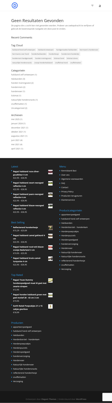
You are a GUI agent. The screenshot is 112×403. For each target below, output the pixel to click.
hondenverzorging (69, 244)
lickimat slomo (72, 58)
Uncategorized (17, 108)
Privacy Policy (67, 191)
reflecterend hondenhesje (73, 260)
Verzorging (66, 269)
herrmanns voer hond (20, 54)
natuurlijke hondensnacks (22, 62)
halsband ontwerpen (46, 50)
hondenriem (17, 87)
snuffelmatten (75, 62)
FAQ (63, 183)
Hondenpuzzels (68, 235)
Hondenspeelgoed (69, 239)
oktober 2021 (17, 131)
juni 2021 (15, 140)
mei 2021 (15, 144)
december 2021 (18, 127)
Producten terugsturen (71, 195)
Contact (64, 187)
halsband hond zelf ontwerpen (23, 50)
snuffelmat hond (61, 62)
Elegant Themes (48, 399)
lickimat (14, 95)
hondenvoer (16, 91)
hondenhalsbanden (39, 54)
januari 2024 (17, 123)
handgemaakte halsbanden (66, 50)
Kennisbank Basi (68, 170)
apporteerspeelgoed (70, 214)
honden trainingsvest (43, 58)
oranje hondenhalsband (43, 62)
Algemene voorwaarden (72, 179)
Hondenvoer (67, 248)
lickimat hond (59, 58)
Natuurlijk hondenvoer (71, 252)
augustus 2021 (18, 136)
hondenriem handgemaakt (22, 58)
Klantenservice (68, 200)
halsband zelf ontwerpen (22, 74)
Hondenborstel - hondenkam (74, 227)
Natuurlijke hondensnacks (73, 256)
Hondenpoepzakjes (70, 231)
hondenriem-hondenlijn (70, 54)
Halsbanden (16, 79)
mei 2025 (15, 119)
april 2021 (15, 148)
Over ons (65, 175)
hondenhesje (54, 54)
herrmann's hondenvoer (89, 50)
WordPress (81, 399)
